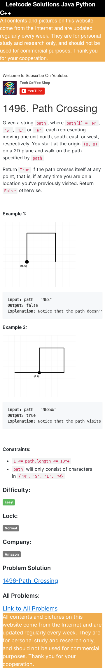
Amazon (12, 554)
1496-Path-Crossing (30, 580)
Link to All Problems (30, 608)
